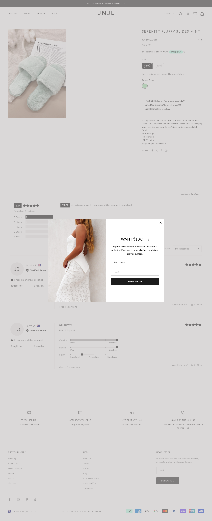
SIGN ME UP (135, 281)
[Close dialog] (161, 223)
